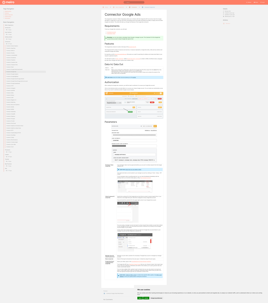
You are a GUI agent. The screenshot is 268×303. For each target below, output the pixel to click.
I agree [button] (140, 298)
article (134, 77)
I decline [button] (146, 298)
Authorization (8, 16)
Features (7, 13)
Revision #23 (228, 11)
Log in (263, 2)
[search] (134, 2)
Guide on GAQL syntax (131, 274)
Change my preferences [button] (156, 298)
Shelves (249, 2)
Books (256, 2)
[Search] (125, 2)
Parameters (7, 18)
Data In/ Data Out (9, 14)
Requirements (8, 11)
